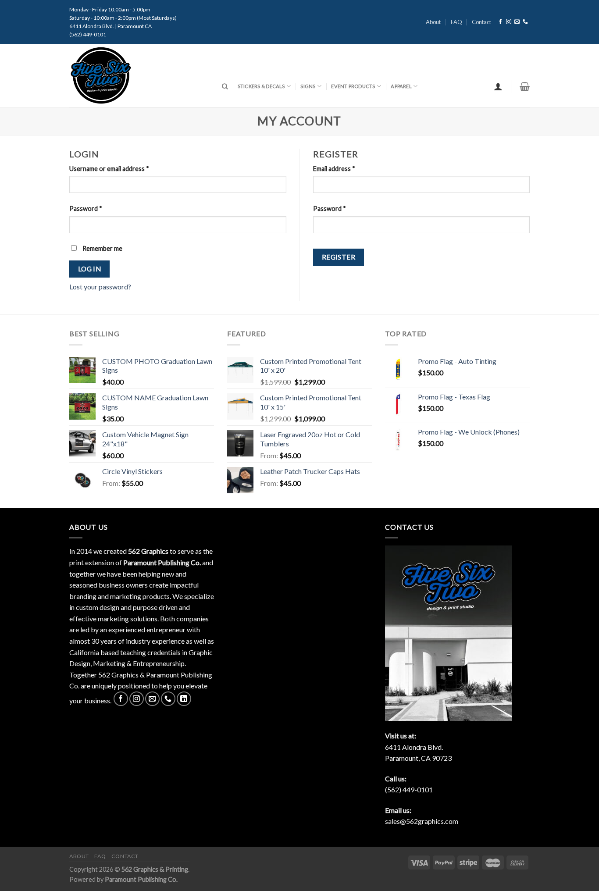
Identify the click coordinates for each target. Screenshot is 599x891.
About (433, 21)
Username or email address (109, 168)
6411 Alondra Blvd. (414, 747)
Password (85, 208)
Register (339, 257)
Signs (307, 86)
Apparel (401, 86)
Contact (481, 21)
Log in (89, 269)
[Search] (225, 86)
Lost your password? (100, 286)
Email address (334, 168)
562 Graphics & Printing (154, 869)
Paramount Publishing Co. (141, 879)
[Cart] (525, 86)
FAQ (456, 21)
